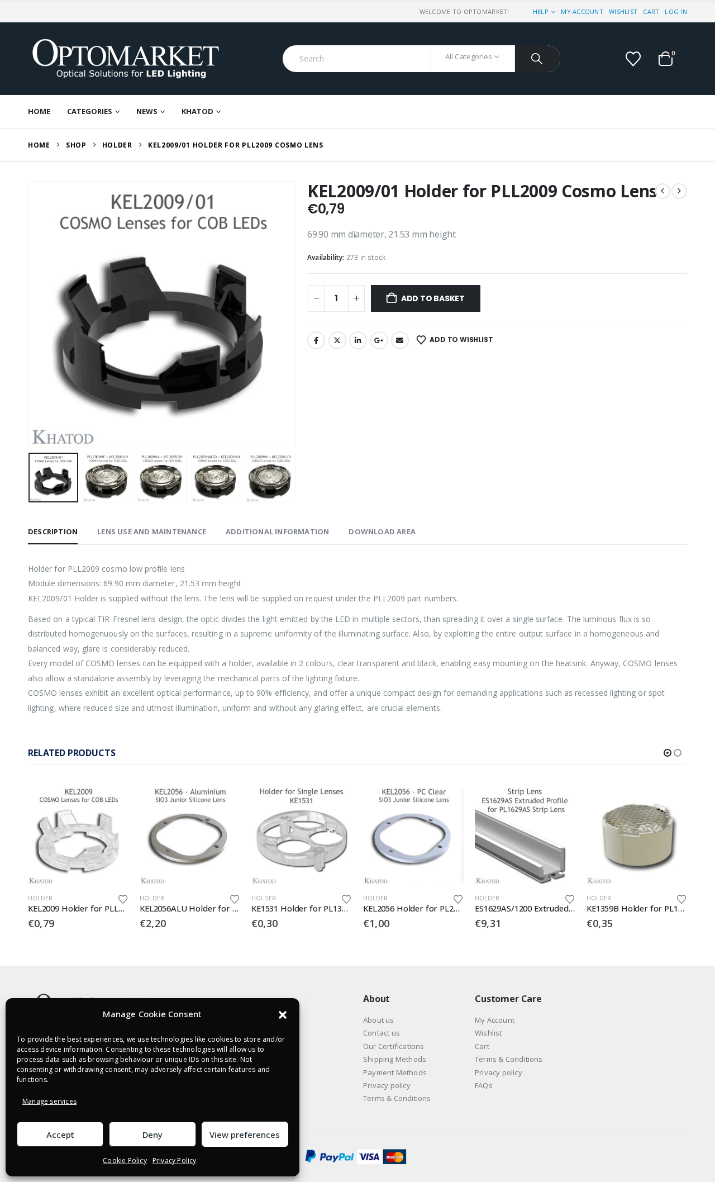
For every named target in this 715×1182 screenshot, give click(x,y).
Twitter (337, 340)
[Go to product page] (78, 834)
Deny (152, 1134)
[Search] (537, 58)
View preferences (244, 1134)
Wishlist (623, 11)
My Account (582, 11)
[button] (282, 1014)
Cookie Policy (125, 1160)
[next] (679, 191)
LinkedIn (358, 340)
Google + (379, 340)
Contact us (381, 1033)
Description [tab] (53, 531)
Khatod (197, 111)
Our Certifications (394, 1046)
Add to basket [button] (110, 802)
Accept (60, 1134)
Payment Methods (395, 1072)
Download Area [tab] (382, 531)
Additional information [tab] (277, 531)
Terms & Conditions (397, 1098)
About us (378, 1020)
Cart (651, 11)
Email (400, 340)
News (147, 111)
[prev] (662, 191)
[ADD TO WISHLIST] (122, 898)
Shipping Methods (394, 1059)
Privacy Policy (174, 1160)
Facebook (316, 340)
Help (541, 11)
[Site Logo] (125, 58)
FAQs (484, 1085)
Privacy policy (387, 1085)
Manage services (49, 1101)
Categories (89, 111)
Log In (676, 11)
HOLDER (40, 898)
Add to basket (433, 298)
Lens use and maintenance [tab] (151, 531)
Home (39, 111)
